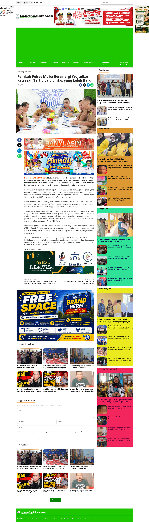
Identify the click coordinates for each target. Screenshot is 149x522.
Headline (19, 86)
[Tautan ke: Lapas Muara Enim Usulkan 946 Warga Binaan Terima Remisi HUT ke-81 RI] (102, 442)
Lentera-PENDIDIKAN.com (35, 178)
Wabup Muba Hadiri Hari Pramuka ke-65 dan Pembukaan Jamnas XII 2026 (120, 348)
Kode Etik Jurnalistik (75, 519)
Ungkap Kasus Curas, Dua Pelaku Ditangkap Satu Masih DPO (119, 407)
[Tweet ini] (84, 85)
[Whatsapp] (92, 85)
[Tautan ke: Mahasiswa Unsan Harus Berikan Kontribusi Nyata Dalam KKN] (102, 121)
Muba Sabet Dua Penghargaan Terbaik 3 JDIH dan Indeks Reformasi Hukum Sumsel (120, 327)
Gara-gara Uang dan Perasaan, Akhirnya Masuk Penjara (119, 429)
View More (56, 500)
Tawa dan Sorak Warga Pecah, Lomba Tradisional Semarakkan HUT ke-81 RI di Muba (119, 338)
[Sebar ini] (80, 85)
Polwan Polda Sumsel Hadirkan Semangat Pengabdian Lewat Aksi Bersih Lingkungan (112, 160)
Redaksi (40, 519)
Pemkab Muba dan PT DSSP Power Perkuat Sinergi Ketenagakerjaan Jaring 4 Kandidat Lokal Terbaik (115, 320)
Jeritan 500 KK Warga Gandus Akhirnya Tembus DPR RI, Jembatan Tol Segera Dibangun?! (120, 247)
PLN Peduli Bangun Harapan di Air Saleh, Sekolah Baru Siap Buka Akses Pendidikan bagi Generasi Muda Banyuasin (115, 240)
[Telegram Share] (88, 85)
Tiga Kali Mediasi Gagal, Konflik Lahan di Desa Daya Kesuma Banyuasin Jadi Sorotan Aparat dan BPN (120, 258)
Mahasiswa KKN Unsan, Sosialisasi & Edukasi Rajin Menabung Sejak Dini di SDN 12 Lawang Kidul (120, 188)
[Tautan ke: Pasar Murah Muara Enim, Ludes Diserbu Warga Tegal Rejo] (102, 201)
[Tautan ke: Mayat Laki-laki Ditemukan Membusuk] (102, 420)
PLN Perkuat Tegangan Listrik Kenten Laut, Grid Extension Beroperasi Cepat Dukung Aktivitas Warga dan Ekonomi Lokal (120, 268)
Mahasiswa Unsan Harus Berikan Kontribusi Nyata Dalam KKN (119, 119)
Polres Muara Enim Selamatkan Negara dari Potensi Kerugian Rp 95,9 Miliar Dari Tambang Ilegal (55, 367)
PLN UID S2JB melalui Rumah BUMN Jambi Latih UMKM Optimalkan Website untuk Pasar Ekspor (29, 367)
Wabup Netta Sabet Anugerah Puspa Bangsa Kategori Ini (120, 279)
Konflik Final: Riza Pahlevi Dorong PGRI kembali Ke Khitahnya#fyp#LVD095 (55, 390)
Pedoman (48, 519)
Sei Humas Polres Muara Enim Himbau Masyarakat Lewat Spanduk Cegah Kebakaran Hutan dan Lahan (120, 177)
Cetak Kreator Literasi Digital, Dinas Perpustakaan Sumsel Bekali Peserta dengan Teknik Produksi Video (113, 101)
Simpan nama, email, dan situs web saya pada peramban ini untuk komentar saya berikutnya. (52, 432)
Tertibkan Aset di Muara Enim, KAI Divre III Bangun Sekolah (79, 281)
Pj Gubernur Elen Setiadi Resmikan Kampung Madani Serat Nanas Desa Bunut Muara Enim (40, 281)
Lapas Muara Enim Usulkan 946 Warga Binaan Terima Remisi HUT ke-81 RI (120, 439)
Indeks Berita (88, 519)
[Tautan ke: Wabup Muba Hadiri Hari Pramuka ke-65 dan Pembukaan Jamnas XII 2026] (102, 351)
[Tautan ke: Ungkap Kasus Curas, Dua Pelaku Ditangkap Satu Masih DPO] (102, 409)
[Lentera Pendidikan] (35, 16)
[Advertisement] (74, 44)
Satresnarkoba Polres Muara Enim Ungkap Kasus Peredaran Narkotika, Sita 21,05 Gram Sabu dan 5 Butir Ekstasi (120, 167)
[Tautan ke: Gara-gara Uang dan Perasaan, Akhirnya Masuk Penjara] (102, 431)
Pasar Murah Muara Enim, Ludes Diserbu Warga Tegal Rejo (119, 199)
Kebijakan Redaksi (60, 519)
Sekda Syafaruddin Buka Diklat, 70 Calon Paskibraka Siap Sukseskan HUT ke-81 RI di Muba (120, 108)
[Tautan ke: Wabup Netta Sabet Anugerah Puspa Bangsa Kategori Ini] (102, 282)
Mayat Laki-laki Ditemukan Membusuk (117, 418)
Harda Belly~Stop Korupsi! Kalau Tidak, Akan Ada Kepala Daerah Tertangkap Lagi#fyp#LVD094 (81, 390)
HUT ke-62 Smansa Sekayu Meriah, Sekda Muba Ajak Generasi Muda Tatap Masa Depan (120, 359)
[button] (131, 3)
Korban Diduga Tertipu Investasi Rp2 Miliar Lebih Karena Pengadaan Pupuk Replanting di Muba (82, 367)
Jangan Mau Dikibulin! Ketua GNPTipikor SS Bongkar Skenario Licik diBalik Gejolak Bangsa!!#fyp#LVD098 (29, 390)
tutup (11, 7)
